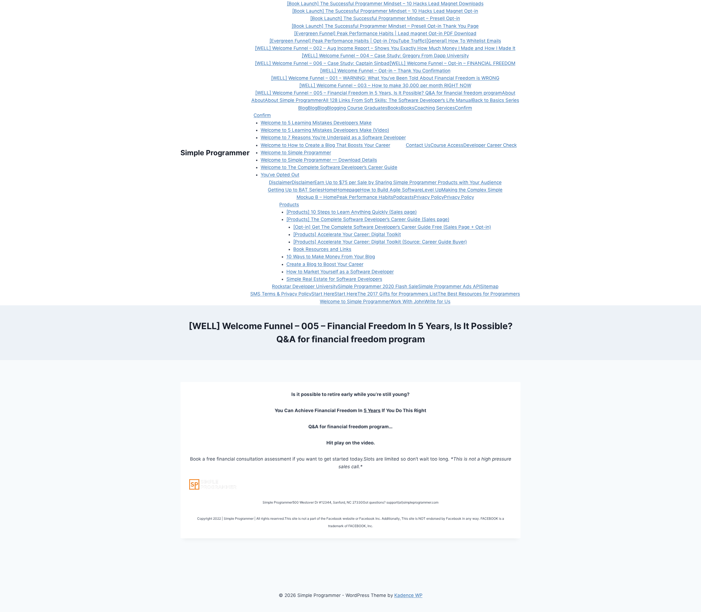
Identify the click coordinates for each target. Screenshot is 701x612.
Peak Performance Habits (365, 197)
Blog (303, 108)
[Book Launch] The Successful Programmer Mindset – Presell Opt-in (385, 18)
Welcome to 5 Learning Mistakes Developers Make (316, 122)
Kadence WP (408, 595)
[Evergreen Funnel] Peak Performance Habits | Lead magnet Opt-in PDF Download (385, 33)
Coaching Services (434, 108)
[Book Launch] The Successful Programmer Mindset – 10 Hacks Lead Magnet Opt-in (385, 11)
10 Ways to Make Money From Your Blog (330, 256)
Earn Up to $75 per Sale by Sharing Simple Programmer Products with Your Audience (408, 182)
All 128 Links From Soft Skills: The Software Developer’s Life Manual (397, 100)
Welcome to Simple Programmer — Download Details (319, 160)
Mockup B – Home (317, 197)
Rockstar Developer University (305, 286)
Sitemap (489, 286)
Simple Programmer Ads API (449, 286)
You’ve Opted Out (280, 174)
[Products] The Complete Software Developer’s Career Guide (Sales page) (367, 219)
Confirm (463, 108)
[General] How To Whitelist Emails (463, 41)
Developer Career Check (490, 145)
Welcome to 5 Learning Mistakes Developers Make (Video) (325, 130)
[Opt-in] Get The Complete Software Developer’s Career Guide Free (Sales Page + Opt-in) (392, 227)
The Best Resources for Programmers (479, 294)
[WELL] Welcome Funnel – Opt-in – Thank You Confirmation (385, 70)
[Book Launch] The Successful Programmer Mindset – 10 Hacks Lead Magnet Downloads (385, 3)
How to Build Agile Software (391, 189)
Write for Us (437, 301)
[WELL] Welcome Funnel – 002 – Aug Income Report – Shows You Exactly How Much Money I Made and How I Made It (385, 48)
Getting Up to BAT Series (295, 189)
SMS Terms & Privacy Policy (280, 294)
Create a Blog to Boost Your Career (324, 264)
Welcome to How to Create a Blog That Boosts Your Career (325, 145)
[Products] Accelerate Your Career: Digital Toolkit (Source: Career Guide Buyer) (380, 242)
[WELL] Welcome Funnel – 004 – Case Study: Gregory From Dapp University (385, 55)
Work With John (407, 301)
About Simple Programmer (294, 100)
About (508, 93)
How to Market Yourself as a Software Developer (340, 271)
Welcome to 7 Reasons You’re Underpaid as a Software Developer (333, 137)
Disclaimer (280, 182)
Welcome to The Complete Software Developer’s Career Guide (329, 167)
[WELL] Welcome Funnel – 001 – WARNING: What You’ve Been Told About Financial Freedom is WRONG (385, 78)
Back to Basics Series (495, 100)
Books (394, 108)
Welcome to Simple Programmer (296, 152)
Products (289, 204)
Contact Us (418, 145)
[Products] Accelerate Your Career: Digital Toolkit (347, 234)
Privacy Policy (429, 197)
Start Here (322, 294)
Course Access (446, 145)
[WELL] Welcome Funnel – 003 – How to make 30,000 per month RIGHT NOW (385, 85)
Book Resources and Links (322, 249)
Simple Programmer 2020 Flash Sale (378, 286)
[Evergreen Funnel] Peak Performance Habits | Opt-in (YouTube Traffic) (347, 41)
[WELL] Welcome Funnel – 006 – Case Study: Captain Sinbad (322, 63)
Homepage (348, 189)
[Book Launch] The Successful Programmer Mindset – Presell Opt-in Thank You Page (385, 26)
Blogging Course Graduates (357, 108)
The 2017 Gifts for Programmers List (397, 294)
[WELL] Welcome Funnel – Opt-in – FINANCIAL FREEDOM (452, 63)
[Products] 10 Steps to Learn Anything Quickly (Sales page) (351, 212)
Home (329, 189)
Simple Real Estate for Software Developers (334, 279)
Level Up (431, 189)
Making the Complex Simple (471, 189)
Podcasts (403, 197)
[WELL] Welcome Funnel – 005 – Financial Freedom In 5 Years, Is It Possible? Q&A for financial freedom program (378, 93)
